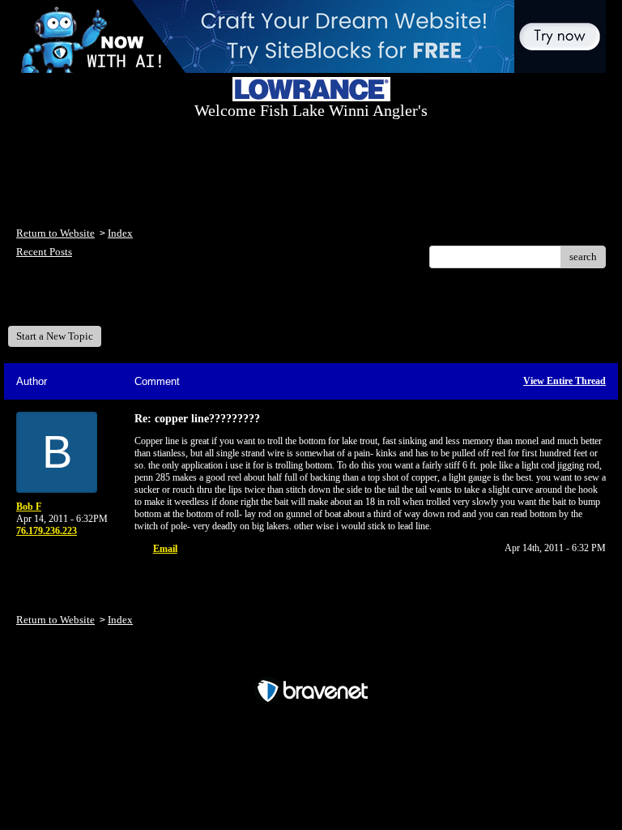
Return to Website (55, 233)
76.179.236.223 (46, 531)
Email (165, 548)
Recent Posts (44, 252)
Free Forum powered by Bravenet (311, 663)
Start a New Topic (54, 336)
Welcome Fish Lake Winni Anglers (104, 303)
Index (120, 233)
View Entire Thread (564, 381)
